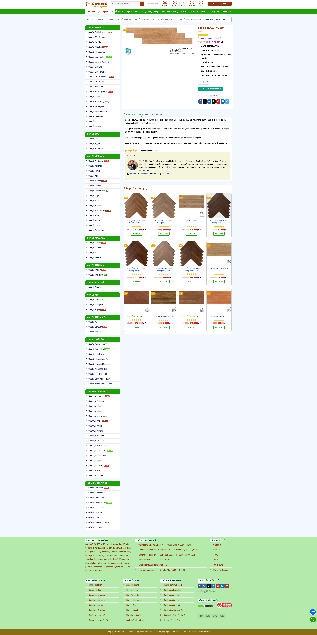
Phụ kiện (215, 12)
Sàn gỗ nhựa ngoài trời (98, 620)
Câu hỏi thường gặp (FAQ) (174, 615)
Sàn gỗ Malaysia (124, 19)
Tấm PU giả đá (132, 595)
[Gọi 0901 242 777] (313, 619)
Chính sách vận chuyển (173, 610)
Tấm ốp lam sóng (133, 600)
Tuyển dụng (218, 565)
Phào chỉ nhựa (132, 590)
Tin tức (216, 555)
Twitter (155, 174)
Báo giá (226, 12)
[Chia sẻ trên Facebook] (200, 101)
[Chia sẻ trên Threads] (214, 101)
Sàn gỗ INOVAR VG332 (164, 316)
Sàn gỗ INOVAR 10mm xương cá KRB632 (191, 269)
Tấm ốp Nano (132, 605)
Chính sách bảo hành (172, 600)
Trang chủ (90, 19)
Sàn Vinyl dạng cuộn (97, 615)
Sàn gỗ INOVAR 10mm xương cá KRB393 (219, 222)
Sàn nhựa (166, 12)
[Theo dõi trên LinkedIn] (222, 586)
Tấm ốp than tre (133, 610)
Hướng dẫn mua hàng (172, 585)
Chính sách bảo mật (171, 605)
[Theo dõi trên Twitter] (213, 586)
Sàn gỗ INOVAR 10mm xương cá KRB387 (164, 222)
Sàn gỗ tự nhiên (131, 12)
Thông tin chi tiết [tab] (133, 115)
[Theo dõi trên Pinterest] (218, 586)
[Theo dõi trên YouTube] (227, 586)
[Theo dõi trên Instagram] (204, 586)
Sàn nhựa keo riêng (97, 600)
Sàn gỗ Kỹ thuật (179, 12)
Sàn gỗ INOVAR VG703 (136, 316)
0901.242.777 (151, 560)
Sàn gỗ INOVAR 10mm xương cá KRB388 (136, 222)
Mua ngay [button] (136, 234)
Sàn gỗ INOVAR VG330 (219, 316)
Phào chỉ (205, 12)
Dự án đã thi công (220, 570)
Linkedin (132, 174)
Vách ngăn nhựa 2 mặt (135, 620)
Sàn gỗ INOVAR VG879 (219, 268)
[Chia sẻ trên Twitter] (209, 101)
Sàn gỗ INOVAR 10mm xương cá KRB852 (164, 269)
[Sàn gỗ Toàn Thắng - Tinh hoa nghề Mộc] (96, 4)
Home (120, 12)
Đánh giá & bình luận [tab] (153, 115)
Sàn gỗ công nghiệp (149, 12)
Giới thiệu (217, 545)
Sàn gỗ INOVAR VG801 (191, 316)
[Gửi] (142, 4)
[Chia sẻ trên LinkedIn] (223, 101)
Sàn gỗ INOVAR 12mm (166, 19)
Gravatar (165, 174)
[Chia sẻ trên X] (205, 101)
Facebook (144, 174)
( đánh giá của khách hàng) (209, 38)
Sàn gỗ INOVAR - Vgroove (190, 19)
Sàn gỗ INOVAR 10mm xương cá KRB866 (136, 269)
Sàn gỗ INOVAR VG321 (191, 221)
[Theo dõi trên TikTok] (209, 586)
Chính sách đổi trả (171, 595)
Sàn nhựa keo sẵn (96, 605)
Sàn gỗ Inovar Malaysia (144, 19)
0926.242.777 (165, 560)
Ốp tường (194, 12)
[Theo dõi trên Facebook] (200, 586)
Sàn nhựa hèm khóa (97, 610)
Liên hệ (216, 550)
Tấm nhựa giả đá (133, 615)
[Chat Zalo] (313, 612)
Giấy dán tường (132, 585)
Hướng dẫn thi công (171, 620)
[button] (100, 11)
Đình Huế (131, 155)
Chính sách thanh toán (172, 590)
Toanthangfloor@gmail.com (155, 565)
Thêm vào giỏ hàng (211, 89)
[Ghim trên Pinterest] (218, 101)
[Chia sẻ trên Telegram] (227, 101)
